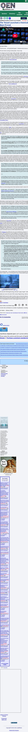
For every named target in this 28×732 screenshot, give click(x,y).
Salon (10, 127)
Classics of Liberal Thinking (4, 715)
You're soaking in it (12, 83)
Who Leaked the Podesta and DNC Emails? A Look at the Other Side (13, 349)
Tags (25, 312)
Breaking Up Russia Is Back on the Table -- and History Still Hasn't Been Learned (5, 484)
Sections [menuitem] (4, 13)
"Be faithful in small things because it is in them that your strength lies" (5, 530)
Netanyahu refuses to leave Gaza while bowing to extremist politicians (4, 650)
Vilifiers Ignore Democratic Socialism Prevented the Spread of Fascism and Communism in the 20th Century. (4, 560)
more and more (13, 59)
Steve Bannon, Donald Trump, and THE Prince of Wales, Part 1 (5, 501)
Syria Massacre (15, 312)
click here (5, 667)
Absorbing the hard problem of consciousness (4, 586)
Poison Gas (8, 312)
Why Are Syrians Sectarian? (3, 612)
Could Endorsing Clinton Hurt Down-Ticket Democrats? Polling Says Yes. (14, 351)
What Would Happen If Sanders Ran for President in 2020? (11, 353)
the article (9, 220)
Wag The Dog (20, 312)
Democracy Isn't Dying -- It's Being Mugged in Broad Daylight (5, 619)
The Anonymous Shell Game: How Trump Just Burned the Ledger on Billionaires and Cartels (5, 539)
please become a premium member (4, 375)
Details (14, 289)
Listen (23, 18)
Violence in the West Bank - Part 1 (4, 568)
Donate (2, 338)
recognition (21, 123)
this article (13, 98)
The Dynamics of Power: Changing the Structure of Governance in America (5, 598)
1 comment (10, 26)
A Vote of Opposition (4, 591)
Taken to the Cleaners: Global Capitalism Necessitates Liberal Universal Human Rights (5, 513)
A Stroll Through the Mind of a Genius (4, 605)
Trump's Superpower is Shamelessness (5, 580)
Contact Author (6, 325)
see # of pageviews (4, 488)
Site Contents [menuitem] (19, 13)
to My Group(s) (3, 314)
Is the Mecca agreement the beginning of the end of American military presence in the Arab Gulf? (4, 493)
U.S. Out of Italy (3, 507)
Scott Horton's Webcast (11, 211)
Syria (11, 312)
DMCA (17, 289)
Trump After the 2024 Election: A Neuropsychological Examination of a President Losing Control (4, 641)
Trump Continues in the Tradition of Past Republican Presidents (5, 522)
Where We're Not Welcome (4, 574)
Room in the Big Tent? (5, 552)
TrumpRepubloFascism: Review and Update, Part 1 (5, 657)
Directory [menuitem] (12, 13)
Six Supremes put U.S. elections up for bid (5, 547)
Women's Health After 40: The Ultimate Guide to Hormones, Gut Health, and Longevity (5, 632)
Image (3, 289)
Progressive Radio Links (4, 719)
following (4, 232)
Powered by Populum (14, 730)
